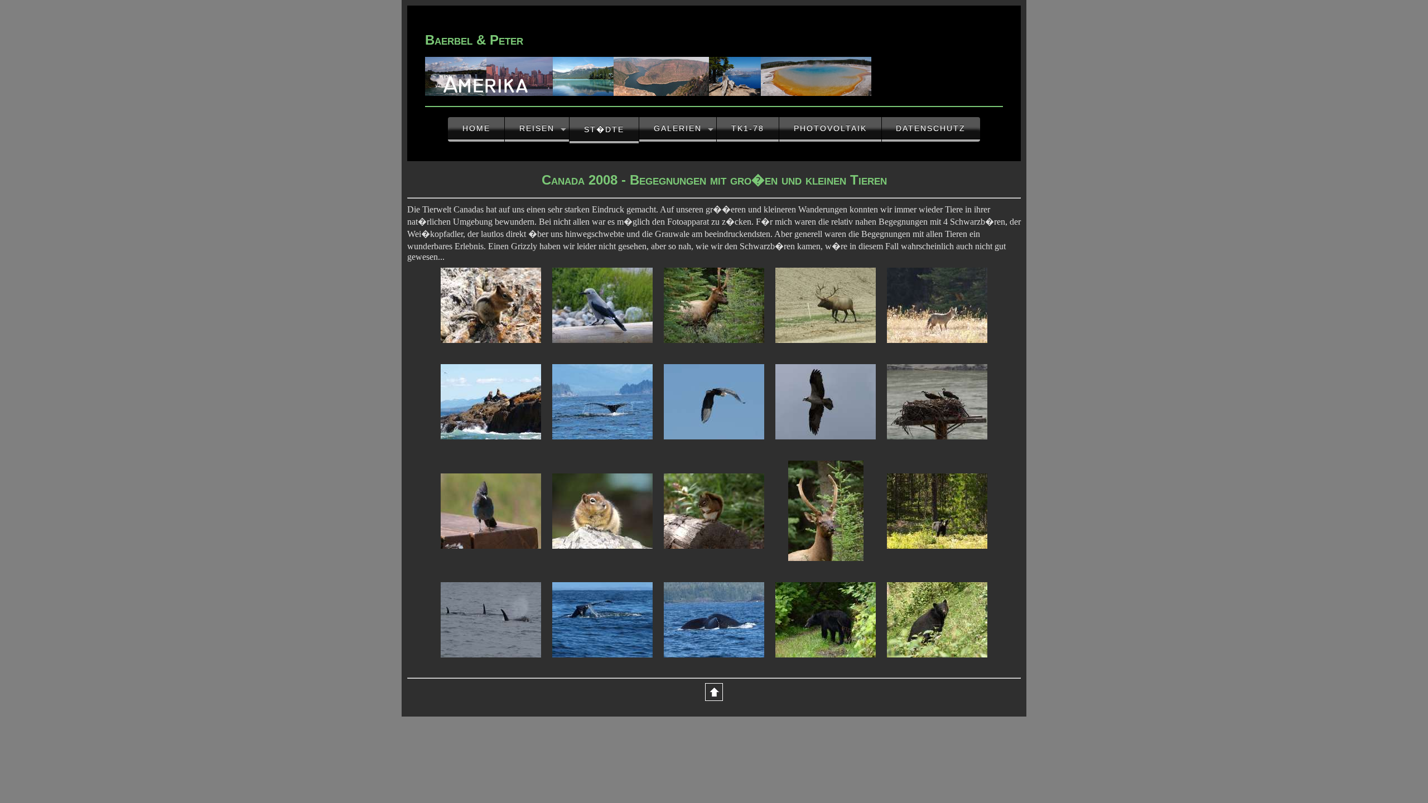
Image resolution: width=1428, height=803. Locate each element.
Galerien (678, 128)
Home (476, 128)
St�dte (604, 129)
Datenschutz (931, 128)
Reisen (536, 128)
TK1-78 (747, 128)
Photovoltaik (830, 128)
